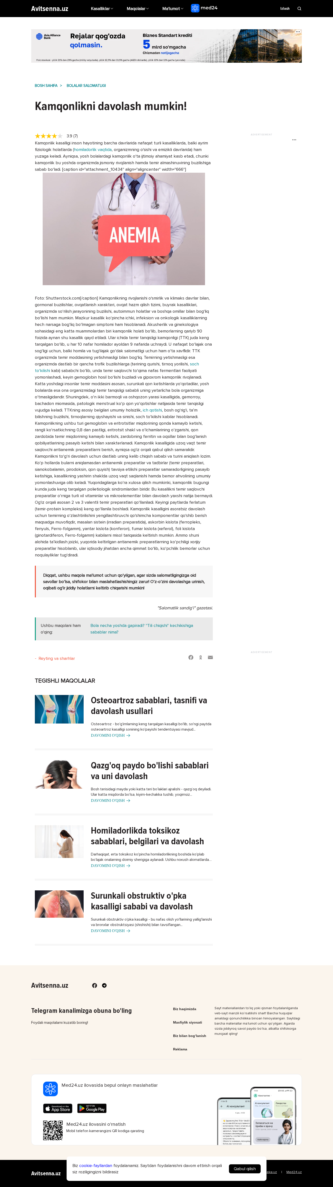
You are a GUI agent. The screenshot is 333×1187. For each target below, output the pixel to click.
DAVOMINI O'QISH (108, 735)
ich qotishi (152, 410)
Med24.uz (294, 1172)
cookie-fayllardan (95, 1165)
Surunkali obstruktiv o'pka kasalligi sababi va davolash (142, 901)
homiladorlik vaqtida (93, 149)
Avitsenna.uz (49, 8)
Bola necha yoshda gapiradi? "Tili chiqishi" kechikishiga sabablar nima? (141, 629)
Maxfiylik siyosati (187, 1022)
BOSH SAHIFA (46, 85)
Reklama (180, 1049)
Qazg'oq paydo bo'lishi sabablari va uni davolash (150, 771)
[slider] (51, 136)
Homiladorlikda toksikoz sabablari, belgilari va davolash (147, 836)
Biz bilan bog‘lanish (189, 1036)
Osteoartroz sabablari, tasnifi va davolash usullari (149, 706)
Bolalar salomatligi (86, 85)
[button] (173, 8)
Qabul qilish (245, 1168)
